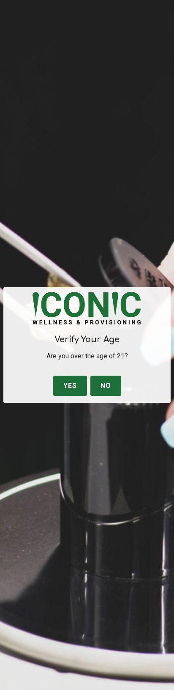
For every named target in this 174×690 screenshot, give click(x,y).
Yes (70, 386)
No (106, 386)
